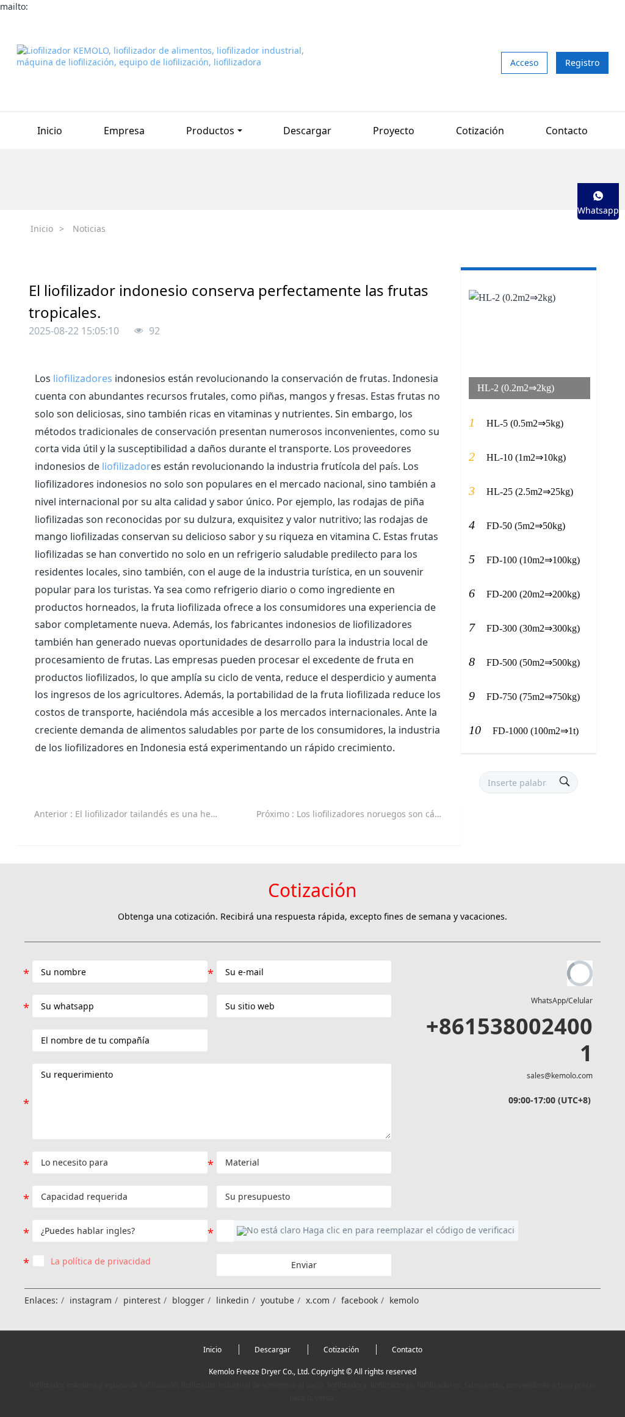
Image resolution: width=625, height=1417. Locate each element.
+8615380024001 (509, 1039)
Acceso (524, 62)
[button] (376, 1231)
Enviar (304, 1265)
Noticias (89, 228)
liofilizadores (82, 378)
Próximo (354, 814)
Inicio (49, 130)
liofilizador (126, 466)
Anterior (132, 814)
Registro (582, 62)
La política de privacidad (101, 1261)
